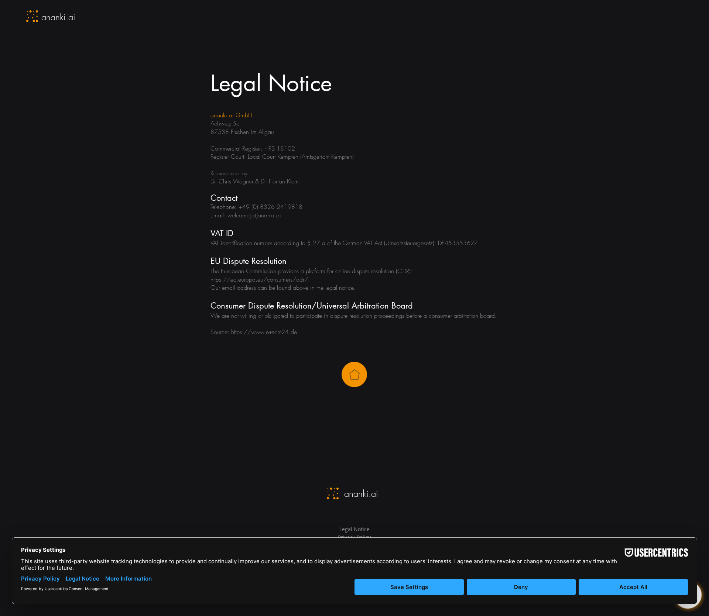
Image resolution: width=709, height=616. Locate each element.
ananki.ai (58, 17)
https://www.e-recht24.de (264, 332)
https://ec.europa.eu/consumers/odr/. (261, 279)
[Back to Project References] (354, 374)
